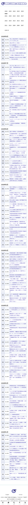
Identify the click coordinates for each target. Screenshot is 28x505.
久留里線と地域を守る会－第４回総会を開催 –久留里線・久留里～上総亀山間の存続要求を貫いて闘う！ (18, 167)
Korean (20, 494)
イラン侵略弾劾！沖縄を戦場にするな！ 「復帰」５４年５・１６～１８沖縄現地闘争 (18, 206)
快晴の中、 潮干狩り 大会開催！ (17, 240)
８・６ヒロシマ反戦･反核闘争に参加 (18, 53)
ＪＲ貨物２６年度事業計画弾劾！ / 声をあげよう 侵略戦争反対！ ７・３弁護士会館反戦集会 (18, 106)
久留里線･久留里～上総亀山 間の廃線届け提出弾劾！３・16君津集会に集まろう (18, 356)
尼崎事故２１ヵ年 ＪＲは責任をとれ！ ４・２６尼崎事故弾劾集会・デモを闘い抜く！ (18, 237)
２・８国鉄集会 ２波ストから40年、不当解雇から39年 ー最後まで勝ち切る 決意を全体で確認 (18, 418)
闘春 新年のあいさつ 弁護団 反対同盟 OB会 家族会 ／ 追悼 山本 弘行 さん (18, 469)
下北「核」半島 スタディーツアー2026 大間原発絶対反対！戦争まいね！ (18, 67)
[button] (25, 258)
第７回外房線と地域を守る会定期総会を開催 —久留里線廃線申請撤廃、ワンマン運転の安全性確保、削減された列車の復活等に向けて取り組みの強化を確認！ (18, 75)
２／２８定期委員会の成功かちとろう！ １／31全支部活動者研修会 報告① (18, 406)
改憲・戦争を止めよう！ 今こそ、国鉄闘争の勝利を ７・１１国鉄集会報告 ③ (18, 88)
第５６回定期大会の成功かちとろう (17, 84)
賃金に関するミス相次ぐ (15, 42)
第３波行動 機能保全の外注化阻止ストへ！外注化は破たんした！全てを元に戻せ (18, 309)
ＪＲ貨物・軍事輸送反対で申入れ (17, 55)
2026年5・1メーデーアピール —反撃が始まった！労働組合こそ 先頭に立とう (18, 244)
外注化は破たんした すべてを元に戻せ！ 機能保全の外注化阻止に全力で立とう (18, 397)
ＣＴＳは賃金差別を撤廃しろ (16, 160)
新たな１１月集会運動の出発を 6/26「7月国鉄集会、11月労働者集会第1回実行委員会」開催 (18, 115)
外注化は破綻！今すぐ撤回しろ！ (17, 446)
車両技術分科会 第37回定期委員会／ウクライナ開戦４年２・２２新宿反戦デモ (18, 387)
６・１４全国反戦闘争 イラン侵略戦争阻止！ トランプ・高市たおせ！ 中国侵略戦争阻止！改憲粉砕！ (18, 139)
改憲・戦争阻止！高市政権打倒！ (17, 131)
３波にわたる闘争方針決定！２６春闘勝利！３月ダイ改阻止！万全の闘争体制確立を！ (18, 362)
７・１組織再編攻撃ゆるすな (16, 163)
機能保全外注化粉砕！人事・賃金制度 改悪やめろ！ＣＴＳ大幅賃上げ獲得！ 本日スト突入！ (18, 300)
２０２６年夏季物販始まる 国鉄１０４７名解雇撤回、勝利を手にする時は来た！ (18, 157)
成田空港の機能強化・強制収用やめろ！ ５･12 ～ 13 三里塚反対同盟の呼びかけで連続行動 (18, 223)
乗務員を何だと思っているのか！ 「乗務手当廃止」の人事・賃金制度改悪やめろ (18, 351)
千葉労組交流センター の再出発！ (17, 317)
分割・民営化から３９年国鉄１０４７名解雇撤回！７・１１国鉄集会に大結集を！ (18, 189)
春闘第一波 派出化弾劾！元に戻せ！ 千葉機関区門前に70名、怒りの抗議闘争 (18, 337)
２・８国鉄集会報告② (14, 414)
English (7, 494)
